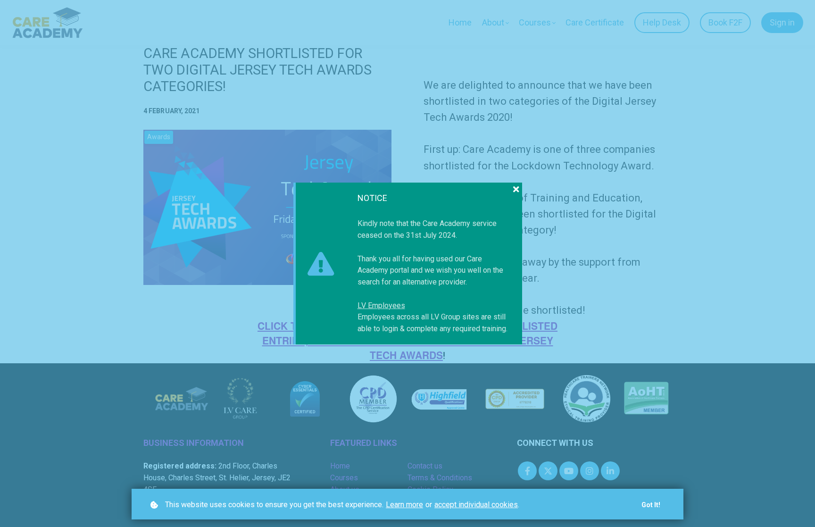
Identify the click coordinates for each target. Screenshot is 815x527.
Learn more (404, 504)
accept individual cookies (476, 504)
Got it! (650, 505)
